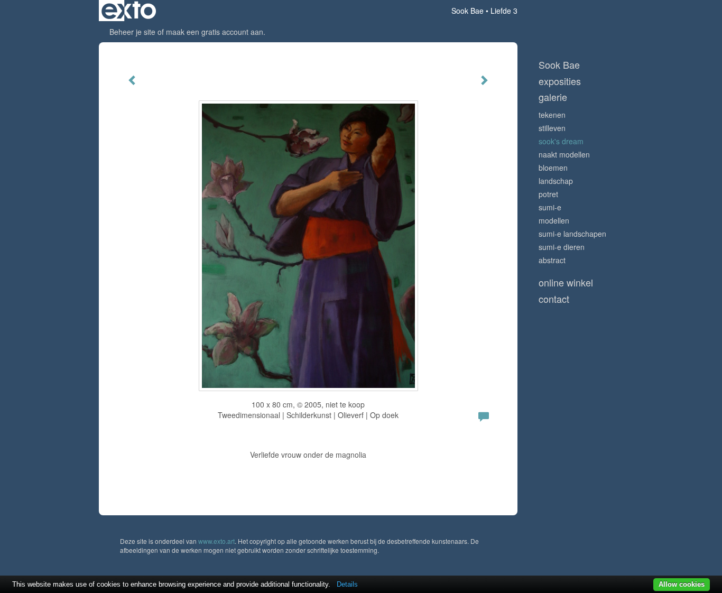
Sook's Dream (561, 141)
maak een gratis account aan (214, 31)
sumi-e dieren (562, 247)
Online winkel (566, 282)
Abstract (552, 260)
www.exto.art (216, 540)
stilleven (552, 128)
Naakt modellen (564, 154)
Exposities (560, 81)
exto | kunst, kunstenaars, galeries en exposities (129, 10)
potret (548, 194)
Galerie (553, 97)
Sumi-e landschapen (572, 233)
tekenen (552, 114)
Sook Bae (467, 10)
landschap (556, 180)
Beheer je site (132, 31)
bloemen (553, 167)
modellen (554, 220)
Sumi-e (550, 207)
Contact (554, 298)
